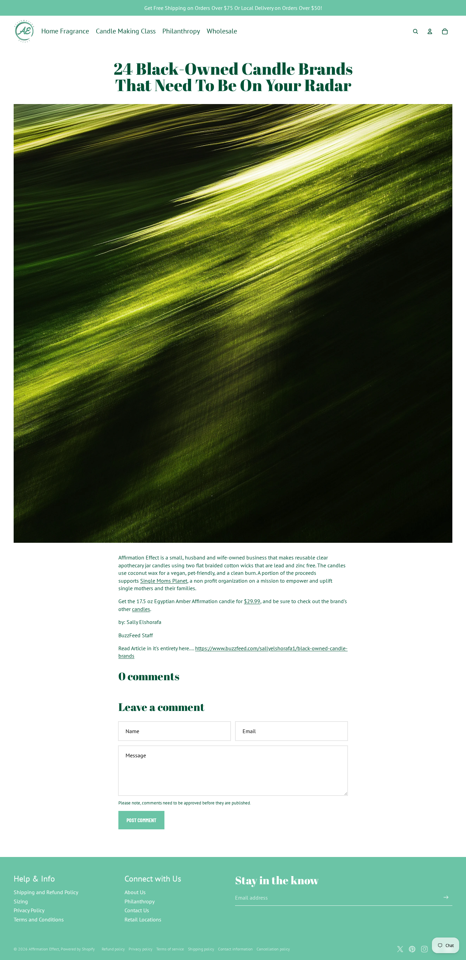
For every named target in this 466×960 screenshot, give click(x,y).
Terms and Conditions (39, 919)
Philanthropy (140, 901)
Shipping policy (201, 948)
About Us (135, 892)
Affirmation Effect (44, 948)
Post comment (141, 820)
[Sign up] (446, 897)
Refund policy (113, 948)
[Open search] (415, 31)
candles (141, 609)
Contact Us (137, 910)
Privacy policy (140, 948)
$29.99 (252, 601)
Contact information (235, 948)
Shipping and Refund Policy (46, 892)
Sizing (21, 901)
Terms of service (170, 948)
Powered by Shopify (78, 948)
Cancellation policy (273, 948)
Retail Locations (143, 919)
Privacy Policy (29, 910)
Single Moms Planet (163, 580)
